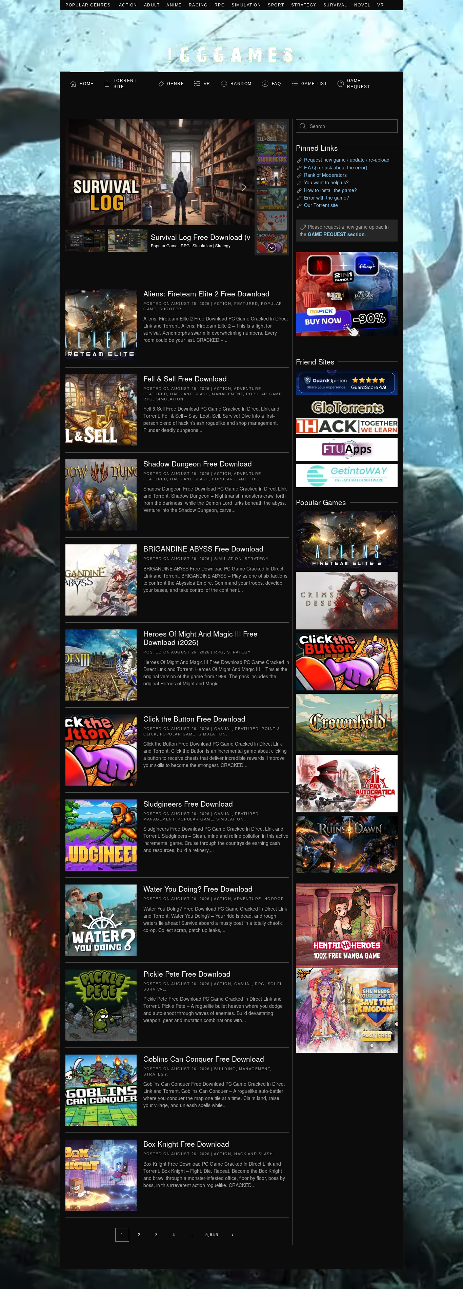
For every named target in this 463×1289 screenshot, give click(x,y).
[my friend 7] (347, 475)
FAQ (276, 83)
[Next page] (232, 1235)
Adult (152, 5)
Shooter (170, 309)
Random (241, 83)
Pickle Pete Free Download (186, 974)
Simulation (246, 5)
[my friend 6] (347, 448)
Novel (362, 5)
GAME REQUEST (358, 83)
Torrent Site (125, 83)
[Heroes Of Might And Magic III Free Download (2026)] (101, 664)
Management (227, 394)
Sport (276, 5)
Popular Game (264, 394)
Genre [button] (175, 83)
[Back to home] (231, 40)
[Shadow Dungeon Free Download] (101, 494)
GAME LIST (314, 83)
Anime (174, 5)
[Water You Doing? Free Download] (101, 919)
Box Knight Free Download (186, 1144)
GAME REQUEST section (336, 234)
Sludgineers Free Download (188, 803)
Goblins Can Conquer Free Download (203, 1059)
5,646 (212, 1234)
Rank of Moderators (325, 174)
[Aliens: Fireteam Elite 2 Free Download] (101, 324)
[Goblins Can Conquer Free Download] (101, 1089)
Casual (223, 729)
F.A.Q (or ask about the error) (335, 167)
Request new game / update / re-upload (346, 159)
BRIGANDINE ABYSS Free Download (203, 548)
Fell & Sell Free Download (185, 378)
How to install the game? (330, 190)
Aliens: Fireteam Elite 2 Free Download (206, 293)
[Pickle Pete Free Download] (101, 1004)
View (347, 538)
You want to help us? (326, 182)
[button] (160, 187)
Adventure (247, 389)
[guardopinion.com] (347, 382)
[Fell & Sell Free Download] (101, 409)
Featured (246, 304)
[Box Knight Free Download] (101, 1174)
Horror (274, 899)
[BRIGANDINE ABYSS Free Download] (101, 579)
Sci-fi (275, 984)
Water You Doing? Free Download (198, 888)
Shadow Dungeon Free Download (197, 463)
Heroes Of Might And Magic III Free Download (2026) (200, 637)
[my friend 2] (347, 406)
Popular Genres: (88, 5)
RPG (220, 5)
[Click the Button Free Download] (101, 749)
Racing (198, 5)
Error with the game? (326, 197)
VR (380, 5)
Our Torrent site (321, 205)
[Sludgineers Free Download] (101, 834)
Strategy (304, 5)
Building (225, 1069)
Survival (335, 5)
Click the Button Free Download (194, 718)
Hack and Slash (189, 394)
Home (87, 83)
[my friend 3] (347, 425)
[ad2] (343, 925)
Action (128, 5)
